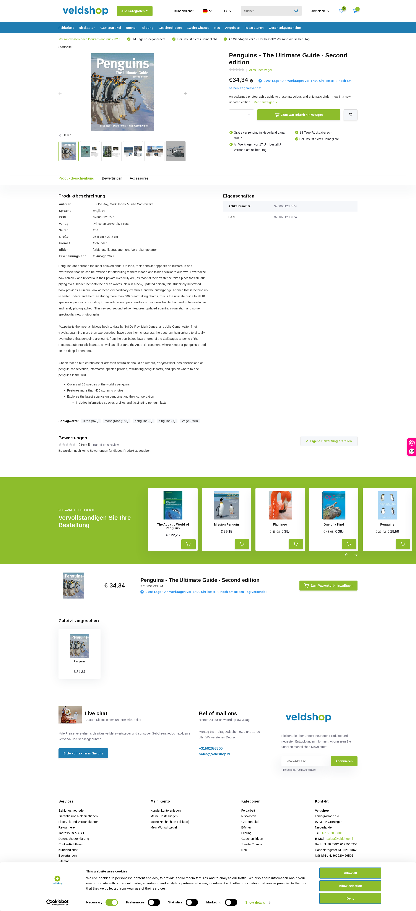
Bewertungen (112, 178)
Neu (217, 27)
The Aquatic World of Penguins (173, 526)
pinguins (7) (167, 421)
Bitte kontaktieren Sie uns (83, 753)
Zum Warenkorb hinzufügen (302, 115)
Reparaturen (254, 27)
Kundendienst (183, 11)
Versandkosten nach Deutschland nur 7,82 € (89, 39)
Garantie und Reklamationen (78, 816)
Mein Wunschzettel (164, 827)
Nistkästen (87, 27)
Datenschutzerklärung (73, 838)
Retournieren (67, 827)
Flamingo (280, 524)
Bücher (131, 27)
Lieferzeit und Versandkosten (78, 822)
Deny (350, 898)
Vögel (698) (190, 421)
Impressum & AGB (71, 833)
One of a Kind (333, 524)
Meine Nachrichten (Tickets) (170, 822)
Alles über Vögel (260, 70)
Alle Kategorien (133, 11)
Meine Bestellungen (164, 816)
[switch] (154, 902)
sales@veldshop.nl (214, 754)
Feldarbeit (66, 27)
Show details (255, 902)
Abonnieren (344, 761)
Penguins (387, 524)
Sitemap (64, 861)
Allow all (350, 873)
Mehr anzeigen (264, 102)
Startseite (65, 47)
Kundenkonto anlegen (166, 810)
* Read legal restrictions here (298, 769)
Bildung (147, 27)
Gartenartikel (110, 27)
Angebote (232, 27)
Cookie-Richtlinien (70, 844)
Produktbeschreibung (76, 178)
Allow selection (350, 886)
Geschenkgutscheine (285, 27)
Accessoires (139, 178)
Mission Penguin (226, 524)
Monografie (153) (116, 421)
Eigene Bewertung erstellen (331, 441)
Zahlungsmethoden (71, 810)
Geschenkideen (170, 27)
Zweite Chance (198, 27)
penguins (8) (143, 421)
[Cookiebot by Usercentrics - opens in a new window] (57, 902)
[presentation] (60, 93)
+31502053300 (211, 748)
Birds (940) (90, 421)
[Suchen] (296, 11)
